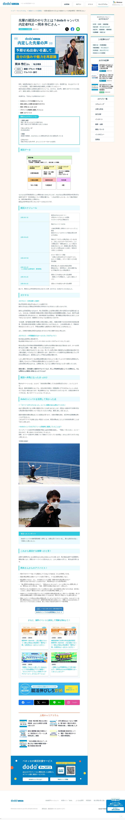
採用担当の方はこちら (117, 4)
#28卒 (99, 24)
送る (59, 702)
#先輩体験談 (103, 45)
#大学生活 (95, 50)
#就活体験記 (96, 47)
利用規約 (88, 800)
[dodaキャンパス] (17, 800)
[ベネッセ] (117, 2)
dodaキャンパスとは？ (35, 779)
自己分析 (98, 114)
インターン (99, 119)
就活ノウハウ (99, 129)
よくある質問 (79, 800)
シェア (29, 702)
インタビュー (99, 134)
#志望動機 (95, 32)
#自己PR (95, 29)
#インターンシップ (105, 27)
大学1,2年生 (99, 109)
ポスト (44, 702)
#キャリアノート (104, 50)
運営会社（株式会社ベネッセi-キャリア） (54, 808)
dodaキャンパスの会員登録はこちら (48, 612)
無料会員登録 (116, 809)
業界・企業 (99, 124)
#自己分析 (95, 27)
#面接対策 (101, 29)
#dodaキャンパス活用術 (99, 53)
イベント (90, 4)
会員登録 (66, 4)
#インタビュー (104, 47)
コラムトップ (99, 104)
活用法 (97, 139)
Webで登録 (63, 779)
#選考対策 (108, 29)
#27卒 (94, 24)
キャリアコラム (102, 4)
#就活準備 (105, 24)
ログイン (78, 4)
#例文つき (102, 32)
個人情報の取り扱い (99, 800)
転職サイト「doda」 (67, 800)
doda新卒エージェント (52, 800)
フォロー (74, 702)
